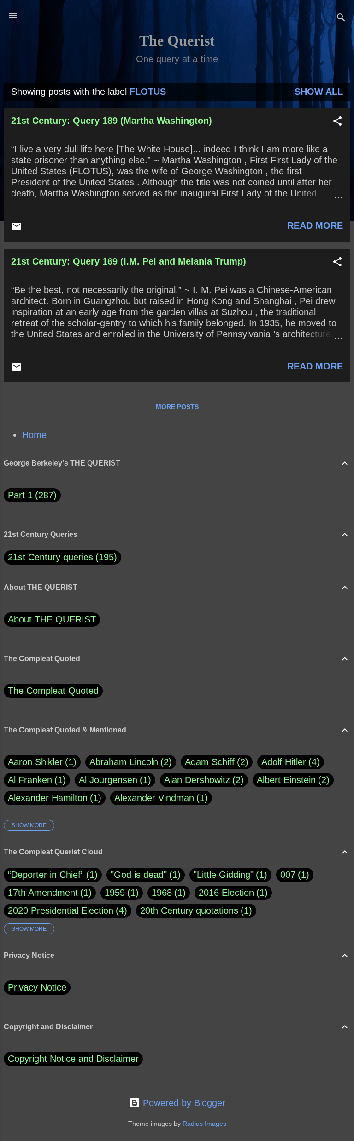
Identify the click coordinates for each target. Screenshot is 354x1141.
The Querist (177, 40)
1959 (115, 892)
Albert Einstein (291, 780)
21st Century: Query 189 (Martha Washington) (111, 120)
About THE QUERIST (52, 619)
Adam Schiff (215, 762)
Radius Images (204, 1123)
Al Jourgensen (113, 780)
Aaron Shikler (40, 762)
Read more (315, 225)
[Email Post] (16, 229)
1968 (162, 892)
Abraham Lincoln (129, 762)
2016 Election (226, 892)
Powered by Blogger (182, 1103)
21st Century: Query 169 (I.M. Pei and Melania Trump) (128, 261)
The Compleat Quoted (53, 691)
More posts (177, 406)
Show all (319, 91)
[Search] (341, 19)
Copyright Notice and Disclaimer (73, 1059)
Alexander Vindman (159, 798)
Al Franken (35, 780)
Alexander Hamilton (53, 798)
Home (34, 435)
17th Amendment (43, 892)
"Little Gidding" (224, 875)
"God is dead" (139, 875)
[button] (337, 122)
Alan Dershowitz (202, 780)
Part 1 (30, 495)
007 (287, 875)
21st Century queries (50, 557)
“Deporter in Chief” (46, 875)
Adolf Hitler (289, 762)
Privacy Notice (37, 987)
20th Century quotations (189, 910)
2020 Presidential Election (60, 910)
